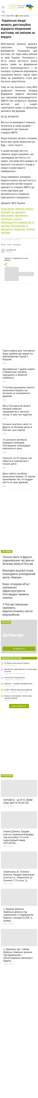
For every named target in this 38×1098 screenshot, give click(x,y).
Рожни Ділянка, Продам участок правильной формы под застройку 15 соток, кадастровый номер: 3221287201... (18, 837)
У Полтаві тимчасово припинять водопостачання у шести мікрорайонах (18, 609)
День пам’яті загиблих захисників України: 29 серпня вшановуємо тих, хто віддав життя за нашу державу (19, 478)
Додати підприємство (19, 706)
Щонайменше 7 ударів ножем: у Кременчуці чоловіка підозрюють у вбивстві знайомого (19, 373)
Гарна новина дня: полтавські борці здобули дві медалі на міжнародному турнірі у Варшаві (19, 355)
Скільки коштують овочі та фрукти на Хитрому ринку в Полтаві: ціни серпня (17, 427)
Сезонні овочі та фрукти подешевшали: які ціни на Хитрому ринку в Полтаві (18, 560)
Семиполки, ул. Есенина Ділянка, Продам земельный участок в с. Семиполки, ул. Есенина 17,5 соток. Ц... (18, 876)
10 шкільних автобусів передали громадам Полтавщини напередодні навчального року (16, 444)
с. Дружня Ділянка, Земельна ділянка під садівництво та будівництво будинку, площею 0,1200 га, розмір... (18, 915)
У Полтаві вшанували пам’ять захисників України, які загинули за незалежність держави (19, 392)
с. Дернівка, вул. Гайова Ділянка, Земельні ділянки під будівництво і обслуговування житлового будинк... (18, 955)
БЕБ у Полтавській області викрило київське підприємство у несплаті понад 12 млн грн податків (17, 410)
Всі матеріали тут (19, 649)
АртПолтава (13, 635)
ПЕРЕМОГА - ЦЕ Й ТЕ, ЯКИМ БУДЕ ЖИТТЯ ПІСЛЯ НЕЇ (17, 801)
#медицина (17, 245)
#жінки (9, 245)
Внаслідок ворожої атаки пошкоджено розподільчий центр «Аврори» (19, 574)
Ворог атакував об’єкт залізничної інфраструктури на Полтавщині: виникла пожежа (16, 590)
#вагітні (3, 245)
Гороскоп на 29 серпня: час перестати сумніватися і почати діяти (17, 461)
